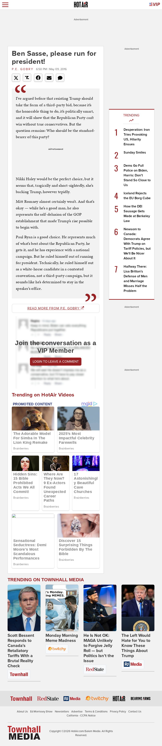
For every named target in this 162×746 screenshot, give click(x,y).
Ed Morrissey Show (41, 711)
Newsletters (62, 711)
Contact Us (134, 711)
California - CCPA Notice (81, 715)
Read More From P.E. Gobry (54, 308)
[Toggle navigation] (5, 4)
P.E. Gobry (23, 69)
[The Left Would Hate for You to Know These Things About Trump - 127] (138, 608)
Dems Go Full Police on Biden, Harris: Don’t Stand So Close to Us (137, 175)
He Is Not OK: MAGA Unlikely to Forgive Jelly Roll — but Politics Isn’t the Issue (99, 648)
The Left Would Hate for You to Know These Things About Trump (136, 645)
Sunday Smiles (135, 152)
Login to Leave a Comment (56, 361)
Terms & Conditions (96, 711)
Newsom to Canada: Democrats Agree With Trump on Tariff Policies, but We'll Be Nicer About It (137, 243)
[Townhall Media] (24, 732)
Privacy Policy (118, 711)
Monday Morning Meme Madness (62, 638)
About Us (22, 711)
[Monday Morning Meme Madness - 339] (62, 608)
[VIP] (154, 4)
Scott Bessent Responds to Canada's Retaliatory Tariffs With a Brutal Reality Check (21, 650)
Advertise (76, 711)
